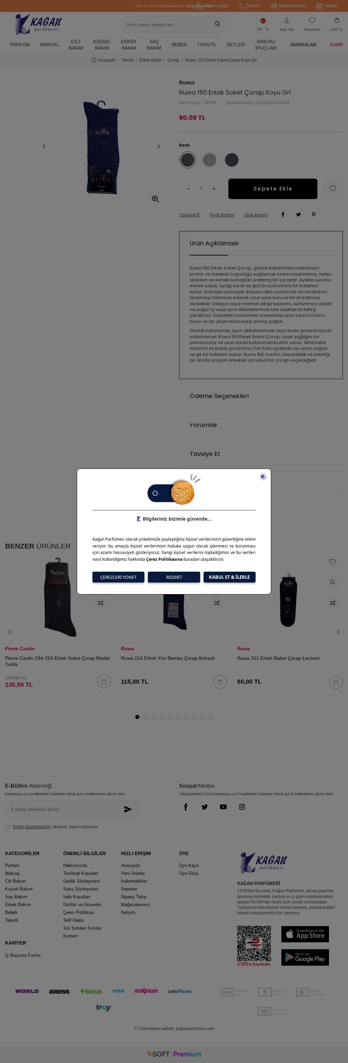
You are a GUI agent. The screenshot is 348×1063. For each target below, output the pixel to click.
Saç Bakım (154, 45)
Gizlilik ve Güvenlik (82, 904)
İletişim (253, 5)
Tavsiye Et (189, 215)
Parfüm (20, 44)
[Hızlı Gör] (333, 583)
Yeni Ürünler (133, 873)
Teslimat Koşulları (81, 873)
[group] (101, 146)
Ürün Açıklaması (214, 243)
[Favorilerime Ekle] (333, 562)
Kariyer (331, 5)
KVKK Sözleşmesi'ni (31, 826)
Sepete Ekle (273, 188)
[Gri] (209, 159)
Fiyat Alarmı (222, 215)
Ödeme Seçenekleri (219, 396)
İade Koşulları (76, 896)
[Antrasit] (231, 159)
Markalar (303, 44)
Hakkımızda (75, 865)
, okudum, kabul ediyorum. (56, 826)
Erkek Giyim (150, 60)
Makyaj (49, 44)
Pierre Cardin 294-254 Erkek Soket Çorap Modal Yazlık (57, 661)
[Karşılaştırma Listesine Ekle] (100, 603)
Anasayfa (107, 60)
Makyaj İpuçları (266, 45)
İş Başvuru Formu (22, 955)
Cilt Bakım (76, 45)
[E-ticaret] (174, 1055)
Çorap (173, 60)
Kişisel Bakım (102, 45)
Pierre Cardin (20, 648)
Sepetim (129, 889)
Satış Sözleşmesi (80, 889)
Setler (236, 44)
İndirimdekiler (134, 881)
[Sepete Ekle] (104, 681)
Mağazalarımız (292, 5)
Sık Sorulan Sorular (82, 928)
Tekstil (206, 44)
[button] (44, 146)
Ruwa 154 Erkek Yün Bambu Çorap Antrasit (168, 658)
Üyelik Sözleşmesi (81, 881)
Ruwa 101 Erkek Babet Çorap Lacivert (278, 658)
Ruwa (186, 82)
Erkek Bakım (129, 45)
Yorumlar (204, 425)
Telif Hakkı (73, 920)
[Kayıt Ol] (129, 809)
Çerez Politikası (78, 912)
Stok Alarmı (256, 215)
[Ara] (217, 25)
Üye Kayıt (189, 865)
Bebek (179, 44)
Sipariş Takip (216, 5)
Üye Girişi (188, 873)
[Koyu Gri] (187, 159)
